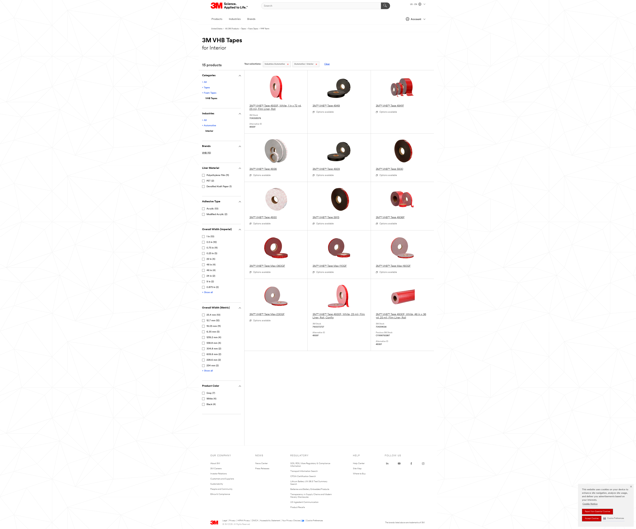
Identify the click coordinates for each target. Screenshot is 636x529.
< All (204, 82)
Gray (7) (211, 393)
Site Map (357, 469)
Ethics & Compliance (220, 494)
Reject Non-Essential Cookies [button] (597, 512)
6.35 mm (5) (213, 332)
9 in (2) (210, 281)
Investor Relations (218, 474)
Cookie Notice (590, 504)
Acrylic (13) (212, 209)
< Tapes (206, 87)
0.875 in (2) (213, 287)
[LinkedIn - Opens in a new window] (387, 463)
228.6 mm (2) (214, 360)
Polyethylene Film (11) (218, 175)
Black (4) (211, 404)
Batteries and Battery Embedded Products (309, 489)
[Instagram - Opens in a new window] (423, 463)
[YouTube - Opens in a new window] (399, 463)
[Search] (385, 5)
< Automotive (209, 125)
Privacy (232, 521)
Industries (235, 19)
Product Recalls (297, 507)
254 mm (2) (213, 365)
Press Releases (262, 469)
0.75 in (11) (212, 248)
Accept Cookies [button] (592, 519)
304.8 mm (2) (214, 349)
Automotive (275, 64)
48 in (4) (211, 265)
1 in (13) (210, 236)
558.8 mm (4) (214, 343)
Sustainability (216, 484)
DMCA (255, 521)
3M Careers (216, 469)
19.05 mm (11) (214, 326)
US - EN (414, 4)
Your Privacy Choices (291, 521)
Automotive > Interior (303, 64)
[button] (614, 518)
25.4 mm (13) (213, 315)
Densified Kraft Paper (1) (219, 186)
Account (416, 19)
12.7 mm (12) (213, 320)
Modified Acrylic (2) (217, 214)
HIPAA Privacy (244, 521)
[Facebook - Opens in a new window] (411, 463)
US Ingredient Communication (304, 502)
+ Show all (207, 292)
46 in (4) (211, 270)
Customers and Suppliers (222, 479)
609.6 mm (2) (214, 354)
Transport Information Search (304, 471)
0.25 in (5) (212, 253)
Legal (224, 521)
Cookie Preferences (314, 521)
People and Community (221, 489)
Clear (327, 64)
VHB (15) (206, 153)
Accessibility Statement (270, 521)
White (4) (211, 399)
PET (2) (210, 181)
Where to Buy (359, 474)
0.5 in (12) (212, 242)
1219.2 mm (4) (214, 337)
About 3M (215, 463)
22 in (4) (211, 259)
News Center (261, 463)
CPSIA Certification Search (303, 476)
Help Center (359, 463)
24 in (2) (211, 276)
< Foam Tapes (209, 93)
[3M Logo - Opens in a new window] (229, 5)
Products (217, 19)
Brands (251, 19)
